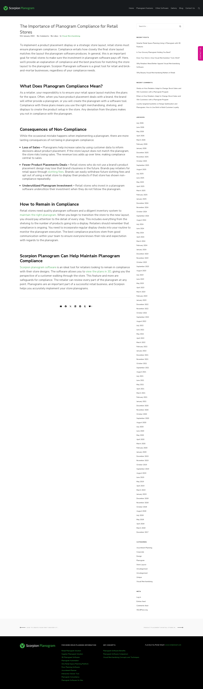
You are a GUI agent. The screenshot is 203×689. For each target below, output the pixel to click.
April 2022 (140, 338)
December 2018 (142, 498)
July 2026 (140, 123)
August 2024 (141, 220)
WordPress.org (142, 610)
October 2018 (142, 507)
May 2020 (140, 435)
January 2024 (141, 249)
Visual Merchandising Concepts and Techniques (121, 657)
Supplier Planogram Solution (72, 654)
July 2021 (140, 376)
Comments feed (142, 606)
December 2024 (142, 203)
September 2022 (143, 317)
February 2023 (142, 296)
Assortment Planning (144, 548)
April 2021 (140, 389)
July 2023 (140, 275)
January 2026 (141, 148)
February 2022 (142, 346)
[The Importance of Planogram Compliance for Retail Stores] (61, 306)
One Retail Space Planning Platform (75, 664)
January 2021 (141, 401)
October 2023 (142, 262)
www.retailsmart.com (173, 645)
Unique (139, 577)
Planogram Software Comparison (115, 654)
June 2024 (140, 228)
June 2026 (140, 127)
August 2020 (141, 422)
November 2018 (142, 503)
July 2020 (140, 427)
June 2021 (140, 380)
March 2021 (141, 393)
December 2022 (142, 304)
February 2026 (142, 144)
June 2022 (140, 330)
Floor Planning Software (71, 667)
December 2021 (142, 355)
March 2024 (141, 241)
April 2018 (140, 524)
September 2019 (143, 469)
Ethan (139, 96)
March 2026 (141, 140)
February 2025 (142, 195)
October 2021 (142, 363)
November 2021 (142, 359)
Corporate (140, 552)
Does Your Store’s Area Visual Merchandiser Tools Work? (158, 58)
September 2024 (143, 216)
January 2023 (141, 300)
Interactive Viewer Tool (70, 674)
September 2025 (143, 165)
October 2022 (142, 313)
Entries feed (141, 601)
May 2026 (140, 131)
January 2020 (141, 452)
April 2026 (140, 136)
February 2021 (142, 397)
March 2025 (141, 190)
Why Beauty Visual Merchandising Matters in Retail (156, 73)
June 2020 (140, 431)
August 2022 (141, 321)
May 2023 (140, 283)
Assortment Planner (69, 670)
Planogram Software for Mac (72, 680)
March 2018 (141, 528)
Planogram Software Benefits (114, 651)
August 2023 (141, 271)
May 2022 (140, 334)
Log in (139, 597)
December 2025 (142, 152)
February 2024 (142, 245)
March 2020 (141, 444)
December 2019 (142, 456)
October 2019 (142, 465)
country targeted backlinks (146, 104)
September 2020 (143, 418)
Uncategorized (142, 573)
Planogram (140, 560)
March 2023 (141, 292)
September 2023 (143, 266)
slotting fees (56, 172)
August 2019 (141, 473)
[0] (90, 306)
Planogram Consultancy (70, 677)
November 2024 (142, 207)
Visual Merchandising (71, 36)
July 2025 (140, 174)
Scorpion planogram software (38, 267)
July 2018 (140, 515)
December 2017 (142, 532)
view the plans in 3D (98, 271)
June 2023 (140, 279)
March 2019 (141, 490)
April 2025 (140, 186)
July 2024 (140, 224)
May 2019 (140, 481)
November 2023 (142, 258)
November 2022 (142, 309)
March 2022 (141, 342)
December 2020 (142, 406)
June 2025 (140, 178)
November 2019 (142, 460)
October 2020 (142, 414)
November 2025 (142, 157)
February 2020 (142, 448)
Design (139, 556)
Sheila (139, 88)
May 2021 (140, 384)
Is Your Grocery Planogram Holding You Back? (154, 52)
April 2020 (140, 439)
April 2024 (140, 237)
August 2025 (141, 169)
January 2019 (141, 494)
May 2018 (140, 519)
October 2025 (142, 161)
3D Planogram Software (71, 657)
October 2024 (142, 212)
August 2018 (141, 511)
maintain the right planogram (38, 215)
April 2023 (140, 287)
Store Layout (141, 565)
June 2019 (140, 477)
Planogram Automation (70, 660)
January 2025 (141, 199)
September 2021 (143, 368)
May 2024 (140, 233)
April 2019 (140, 486)
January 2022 (141, 351)
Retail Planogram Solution (71, 651)
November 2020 (142, 410)
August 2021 (141, 372)
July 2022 (140, 325)
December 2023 (142, 254)
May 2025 (140, 182)
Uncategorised (142, 569)
